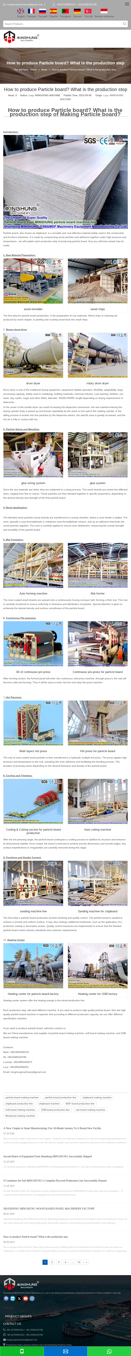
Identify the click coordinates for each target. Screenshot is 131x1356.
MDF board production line (80, 1103)
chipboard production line (19, 1103)
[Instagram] (32, 1298)
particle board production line (60, 1097)
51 (79, 1262)
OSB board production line (55, 1109)
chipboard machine (49, 1103)
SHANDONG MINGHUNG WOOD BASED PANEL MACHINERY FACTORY (49, 1208)
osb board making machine (90, 1109)
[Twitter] (19, 1298)
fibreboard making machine (20, 1115)
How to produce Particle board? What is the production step (35, 1236)
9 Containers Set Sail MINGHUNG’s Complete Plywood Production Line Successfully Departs (55, 1180)
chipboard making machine (97, 1097)
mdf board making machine (20, 1109)
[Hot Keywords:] (124, 24)
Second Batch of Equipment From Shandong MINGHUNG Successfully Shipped (47, 1156)
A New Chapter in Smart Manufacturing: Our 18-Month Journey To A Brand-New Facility (52, 1128)
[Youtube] (25, 1298)
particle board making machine (22, 1097)
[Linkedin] (12, 1298)
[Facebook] (6, 1298)
